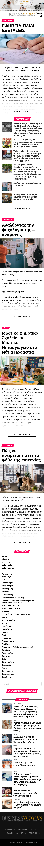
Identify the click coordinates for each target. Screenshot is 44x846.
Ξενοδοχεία (7, 626)
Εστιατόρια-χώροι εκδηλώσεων (16, 614)
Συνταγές (6, 656)
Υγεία (4, 668)
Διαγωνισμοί (7, 586)
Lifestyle (5, 559)
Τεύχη (4, 659)
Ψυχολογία (6, 677)
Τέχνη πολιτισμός (10, 662)
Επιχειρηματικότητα (11, 609)
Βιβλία (4, 580)
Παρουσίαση (7, 638)
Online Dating (7, 565)
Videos (5, 571)
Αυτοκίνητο (7, 577)
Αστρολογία (7, 574)
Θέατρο (5, 617)
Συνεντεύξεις (7, 653)
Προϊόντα (6, 644)
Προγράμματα (8, 641)
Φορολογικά (7, 671)
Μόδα (4, 623)
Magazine (6, 562)
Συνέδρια (6, 650)
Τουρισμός (6, 665)
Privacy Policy (23, 830)
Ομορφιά (6, 632)
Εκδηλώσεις (7, 595)
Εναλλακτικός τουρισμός (13, 598)
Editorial (5, 556)
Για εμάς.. (35, 830)
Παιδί (4, 635)
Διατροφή (6, 592)
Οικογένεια (7, 629)
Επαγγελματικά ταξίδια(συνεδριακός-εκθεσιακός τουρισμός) (18, 601)
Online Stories (8, 568)
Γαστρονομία (7, 583)
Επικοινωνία (34, 833)
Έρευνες (5, 611)
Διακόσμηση (7, 589)
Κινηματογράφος (9, 620)
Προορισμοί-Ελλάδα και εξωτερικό (17, 647)
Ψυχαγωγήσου (8, 674)
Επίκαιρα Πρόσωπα (10, 605)
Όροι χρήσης (10, 830)
